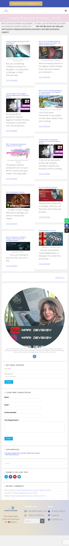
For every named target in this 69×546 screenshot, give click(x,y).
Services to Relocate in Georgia (48, 187)
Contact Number (10, 412)
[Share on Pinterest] (15, 477)
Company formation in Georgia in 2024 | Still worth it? (17, 42)
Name (6, 397)
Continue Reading (11, 80)
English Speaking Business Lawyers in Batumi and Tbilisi (34, 490)
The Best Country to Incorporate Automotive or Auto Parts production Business (49, 141)
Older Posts (60, 277)
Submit (8, 438)
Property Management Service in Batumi (25, 493)
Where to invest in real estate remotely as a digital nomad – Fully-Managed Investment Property (50, 92)
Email (7, 405)
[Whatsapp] (67, 220)
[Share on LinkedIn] (19, 477)
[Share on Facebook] (10, 477)
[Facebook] (67, 225)
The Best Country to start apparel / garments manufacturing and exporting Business (17, 95)
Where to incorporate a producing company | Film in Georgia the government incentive (16, 238)
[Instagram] (67, 230)
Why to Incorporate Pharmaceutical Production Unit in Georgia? (16, 145)
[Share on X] (6, 477)
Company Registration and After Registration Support (23, 453)
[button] (65, 10)
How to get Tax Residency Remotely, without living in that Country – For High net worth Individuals (50, 43)
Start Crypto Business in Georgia (15, 192)
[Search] (42, 521)
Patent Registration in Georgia (47, 230)
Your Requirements (11, 420)
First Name (7, 368)
